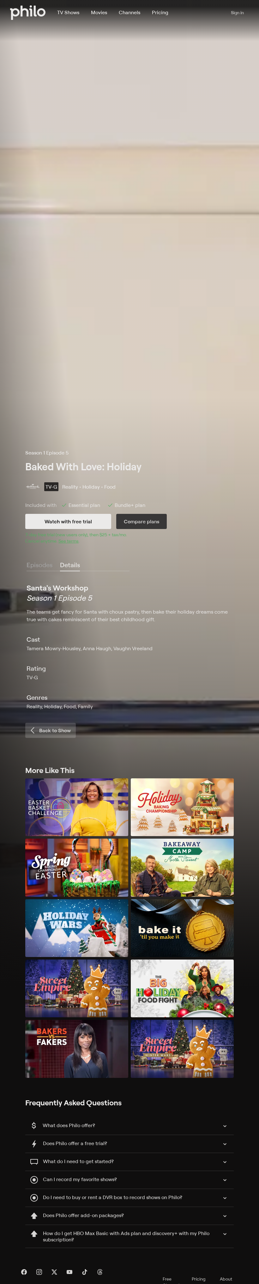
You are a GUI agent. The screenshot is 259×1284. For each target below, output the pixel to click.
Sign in (237, 12)
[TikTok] (84, 1272)
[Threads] (100, 1272)
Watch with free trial (68, 521)
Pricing (160, 12)
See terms (68, 541)
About (226, 1278)
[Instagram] (39, 1272)
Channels (129, 12)
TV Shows (68, 12)
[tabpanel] (129, 646)
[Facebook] (24, 1272)
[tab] (70, 565)
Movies (99, 12)
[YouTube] (69, 1272)
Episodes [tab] (39, 565)
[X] (54, 1272)
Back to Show (55, 730)
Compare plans (141, 521)
